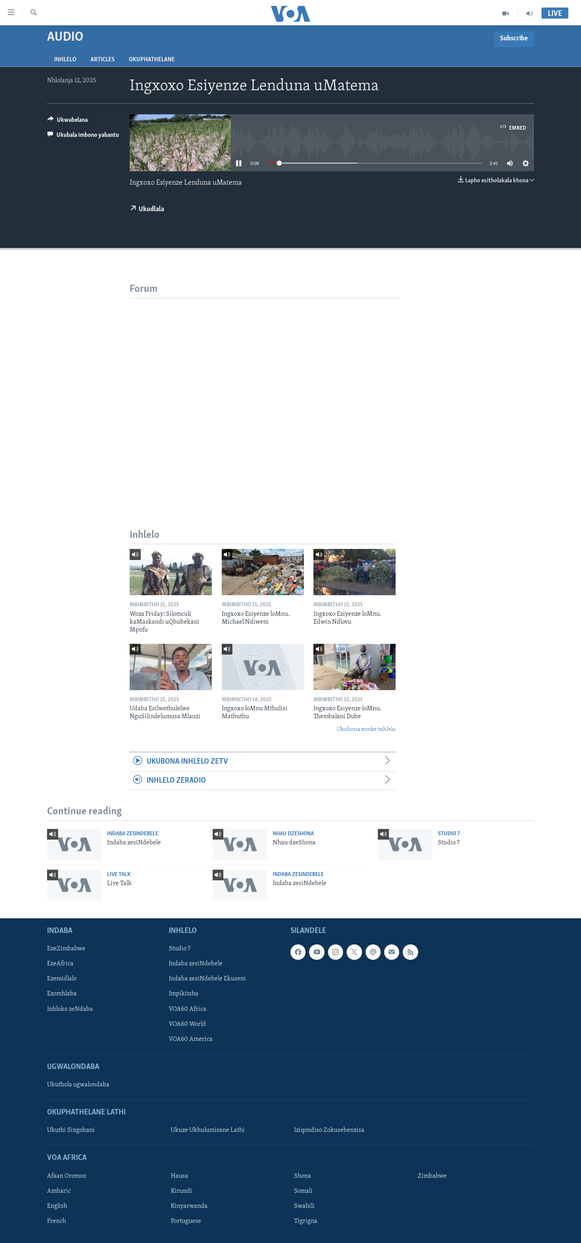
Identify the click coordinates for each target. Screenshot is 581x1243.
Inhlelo (65, 60)
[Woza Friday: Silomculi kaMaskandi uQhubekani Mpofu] (171, 572)
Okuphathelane (152, 60)
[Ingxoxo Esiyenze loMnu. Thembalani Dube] (354, 667)
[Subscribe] (391, 952)
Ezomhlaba (62, 994)
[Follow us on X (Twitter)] (354, 952)
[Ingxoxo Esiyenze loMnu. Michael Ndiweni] (263, 572)
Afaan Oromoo (66, 1176)
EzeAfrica (60, 964)
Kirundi (181, 1191)
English (57, 1206)
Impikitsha (183, 994)
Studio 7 (449, 834)
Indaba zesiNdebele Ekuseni (207, 979)
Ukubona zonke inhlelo (366, 729)
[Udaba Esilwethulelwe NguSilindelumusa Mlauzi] (171, 667)
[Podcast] (373, 952)
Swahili (304, 1206)
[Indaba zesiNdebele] (74, 844)
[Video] (506, 13)
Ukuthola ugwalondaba (78, 1085)
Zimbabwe (432, 1176)
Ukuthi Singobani (71, 1131)
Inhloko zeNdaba (70, 1009)
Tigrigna (305, 1221)
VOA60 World (187, 1024)
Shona (302, 1176)
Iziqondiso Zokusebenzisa (329, 1131)
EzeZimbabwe (66, 949)
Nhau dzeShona (293, 834)
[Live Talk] (74, 885)
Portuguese (186, 1221)
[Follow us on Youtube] (316, 952)
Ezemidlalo (62, 979)
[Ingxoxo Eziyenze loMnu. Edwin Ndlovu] (354, 572)
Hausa (179, 1176)
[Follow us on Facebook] (298, 952)
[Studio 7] (405, 844)
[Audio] (529, 13)
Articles (103, 60)
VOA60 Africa (187, 1009)
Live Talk (118, 875)
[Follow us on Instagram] (335, 952)
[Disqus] (265, 397)
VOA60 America (191, 1039)
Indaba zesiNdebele (132, 834)
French (56, 1221)
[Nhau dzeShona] (240, 844)
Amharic (59, 1191)
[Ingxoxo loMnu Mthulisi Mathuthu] (263, 667)
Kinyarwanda (189, 1206)
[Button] (67, 121)
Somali (303, 1191)
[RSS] (410, 952)
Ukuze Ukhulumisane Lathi (208, 1131)
